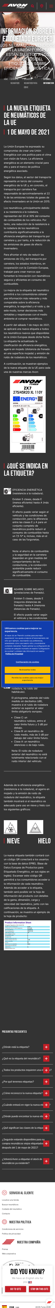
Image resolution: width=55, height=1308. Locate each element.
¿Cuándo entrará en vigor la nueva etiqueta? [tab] (26, 1105)
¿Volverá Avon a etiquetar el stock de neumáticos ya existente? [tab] (22, 1161)
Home (6, 79)
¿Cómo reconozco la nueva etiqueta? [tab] (22, 1093)
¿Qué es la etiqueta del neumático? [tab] (21, 1058)
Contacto (6, 1213)
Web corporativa (9, 1253)
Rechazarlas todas (27, 670)
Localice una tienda (10, 1200)
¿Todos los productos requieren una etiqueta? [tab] (27, 1070)
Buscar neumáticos (10, 1204)
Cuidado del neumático (12, 1209)
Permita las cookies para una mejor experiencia (27, 679)
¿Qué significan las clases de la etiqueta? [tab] (24, 1128)
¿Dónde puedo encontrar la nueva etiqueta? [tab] (26, 1116)
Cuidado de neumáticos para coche (30, 83)
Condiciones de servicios (12, 1229)
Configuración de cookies (27, 662)
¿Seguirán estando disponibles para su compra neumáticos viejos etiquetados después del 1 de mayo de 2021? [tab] (23, 1143)
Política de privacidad (11, 1234)
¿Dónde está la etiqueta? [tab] (15, 1047)
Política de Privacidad (14, 654)
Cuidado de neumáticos (15, 81)
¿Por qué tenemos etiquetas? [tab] (18, 1081)
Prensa (5, 1249)
